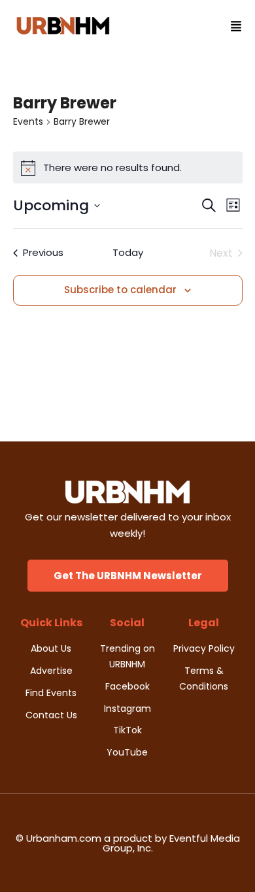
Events (28, 122)
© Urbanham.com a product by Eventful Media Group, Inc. (128, 843)
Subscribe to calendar (120, 289)
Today (127, 252)
